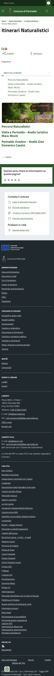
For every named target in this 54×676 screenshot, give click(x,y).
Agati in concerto (9, 499)
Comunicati (6, 367)
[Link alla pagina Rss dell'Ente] (3, 646)
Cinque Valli (7, 566)
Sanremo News (8, 583)
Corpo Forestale (8, 554)
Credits (48, 659)
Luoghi (4, 381)
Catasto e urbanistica (11, 328)
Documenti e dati (9, 276)
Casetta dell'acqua (10, 533)
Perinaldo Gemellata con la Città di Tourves (20, 595)
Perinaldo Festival (9, 495)
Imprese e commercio (11, 340)
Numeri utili (7, 426)
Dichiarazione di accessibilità (14, 616)
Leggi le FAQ (7, 623)
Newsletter (6, 649)
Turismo (5, 349)
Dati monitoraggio (9, 659)
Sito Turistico (7, 470)
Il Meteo (5, 570)
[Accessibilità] (7, 669)
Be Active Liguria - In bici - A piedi (16, 537)
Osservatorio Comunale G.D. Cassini (17, 478)
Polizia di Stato (8, 549)
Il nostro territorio (31, 21)
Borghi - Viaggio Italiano (12, 524)
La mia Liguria (8, 503)
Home (4, 21)
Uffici (4, 297)
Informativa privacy (10, 608)
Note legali (6, 612)
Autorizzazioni (8, 323)
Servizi (31, 659)
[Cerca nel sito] (46, 11)
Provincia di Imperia (10, 545)
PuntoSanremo (8, 579)
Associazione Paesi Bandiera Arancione (18, 487)
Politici (4, 292)
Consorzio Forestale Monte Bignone (17, 508)
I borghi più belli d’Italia (11, 491)
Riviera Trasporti (8, 558)
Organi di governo (9, 284)
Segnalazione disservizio (12, 626)
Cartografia (6, 520)
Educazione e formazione (12, 332)
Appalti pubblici (8, 319)
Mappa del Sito (18, 663)
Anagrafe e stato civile (11, 315)
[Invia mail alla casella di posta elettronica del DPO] (15, 441)
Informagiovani (8, 591)
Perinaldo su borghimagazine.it (15, 529)
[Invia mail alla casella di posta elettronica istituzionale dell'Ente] (16, 414)
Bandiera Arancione (10, 474)
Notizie (5, 363)
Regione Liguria (9, 3)
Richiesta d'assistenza (11, 632)
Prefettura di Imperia (10, 600)
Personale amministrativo (13, 288)
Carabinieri (6, 483)
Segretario (6, 301)
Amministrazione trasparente (14, 620)
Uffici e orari (7, 422)
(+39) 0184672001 (18, 409)
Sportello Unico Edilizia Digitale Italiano (18, 516)
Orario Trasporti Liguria (11, 562)
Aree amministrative (10, 272)
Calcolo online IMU (10, 512)
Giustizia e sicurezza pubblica (14, 336)
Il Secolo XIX (7, 574)
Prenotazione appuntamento (14, 629)
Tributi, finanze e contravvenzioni (16, 344)
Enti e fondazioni (9, 280)
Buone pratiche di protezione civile (16, 604)
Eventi (4, 386)
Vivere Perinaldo (15, 21)
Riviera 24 (6, 587)
